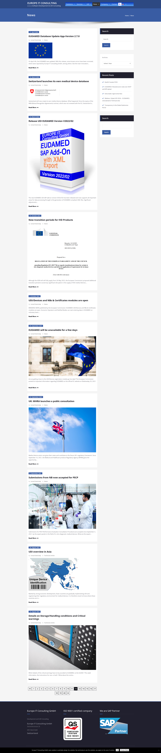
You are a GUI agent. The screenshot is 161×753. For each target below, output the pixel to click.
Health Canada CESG (111, 82)
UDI (88, 4)
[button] (119, 4)
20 (64, 693)
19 (60, 693)
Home (127, 15)
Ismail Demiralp (36, 40)
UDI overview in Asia (40, 551)
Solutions (69, 4)
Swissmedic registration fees (113, 93)
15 (87, 689)
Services (80, 4)
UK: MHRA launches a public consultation (51, 401)
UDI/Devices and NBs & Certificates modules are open (58, 300)
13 (79, 689)
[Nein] (159, 750)
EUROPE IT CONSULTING (42, 3)
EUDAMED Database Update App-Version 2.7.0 (54, 36)
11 (72, 689)
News (95, 4)
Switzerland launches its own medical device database (59, 81)
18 (57, 693)
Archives (105, 57)
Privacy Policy (124, 750)
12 (76, 689)
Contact (114, 4)
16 (91, 689)
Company (104, 4)
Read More (32, 68)
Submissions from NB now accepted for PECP (53, 477)
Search (105, 118)
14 (83, 689)
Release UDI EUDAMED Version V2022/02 (51, 120)
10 (68, 689)
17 (95, 689)
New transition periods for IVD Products (51, 219)
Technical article (49, 555)
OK (117, 750)
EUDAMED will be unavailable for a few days (53, 329)
